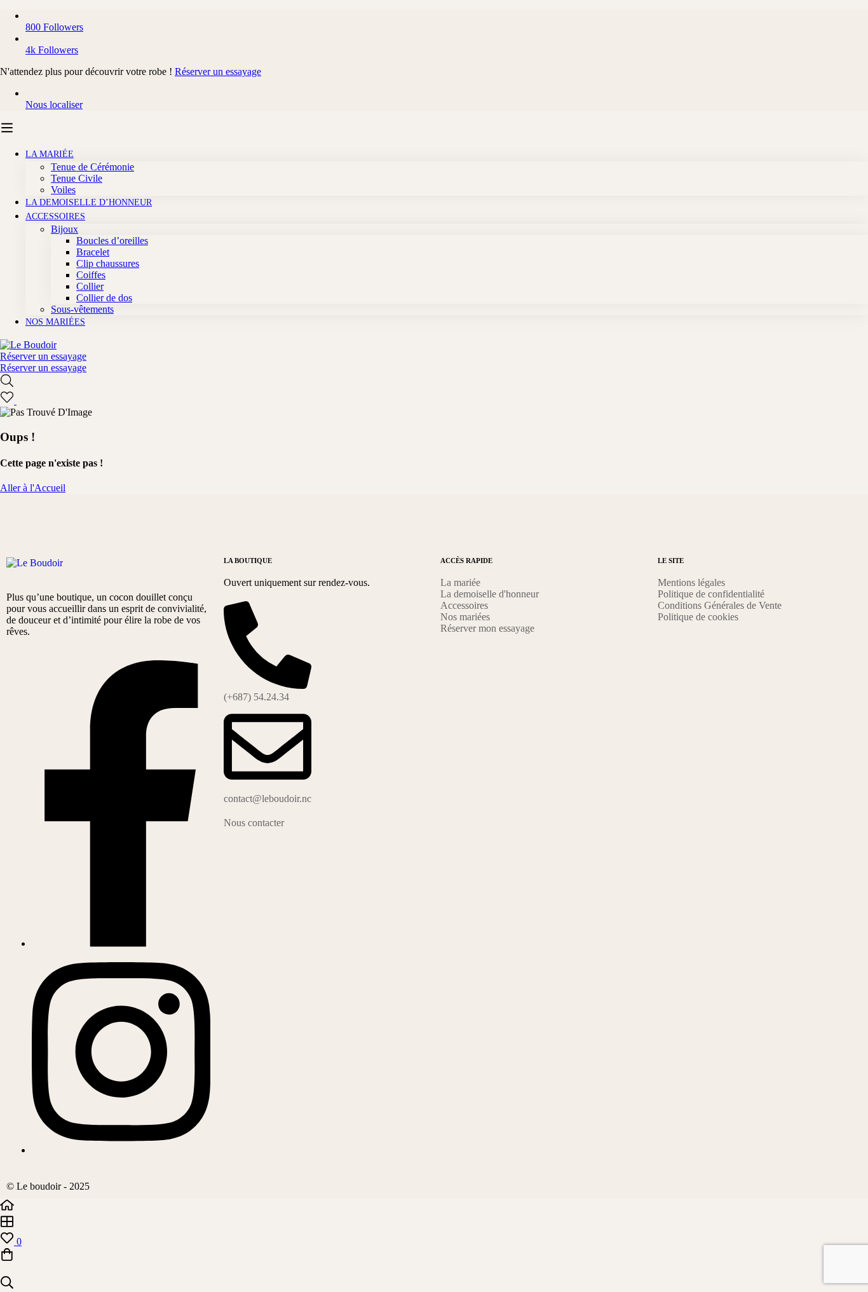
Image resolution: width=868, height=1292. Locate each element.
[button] (326, 823)
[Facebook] (121, 943)
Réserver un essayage (218, 71)
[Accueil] (434, 1206)
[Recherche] (434, 382)
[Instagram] (121, 1150)
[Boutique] (434, 1222)
